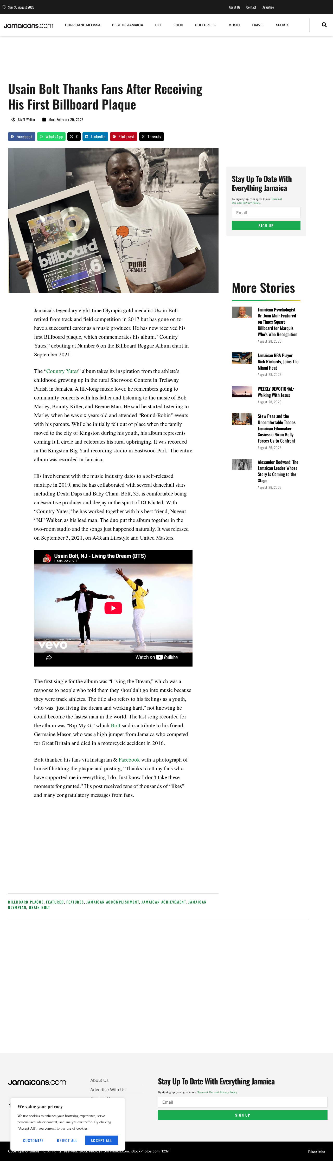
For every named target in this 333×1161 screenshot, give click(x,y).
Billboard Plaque (26, 902)
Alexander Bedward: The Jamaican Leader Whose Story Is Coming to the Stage (278, 471)
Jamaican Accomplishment (112, 902)
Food (178, 25)
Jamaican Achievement (164, 902)
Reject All (67, 1140)
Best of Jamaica (127, 25)
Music (234, 25)
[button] (324, 25)
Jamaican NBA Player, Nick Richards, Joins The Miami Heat (278, 361)
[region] (67, 1124)
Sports (282, 25)
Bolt (115, 725)
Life (158, 25)
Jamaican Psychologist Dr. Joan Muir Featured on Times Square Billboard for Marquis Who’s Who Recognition (277, 321)
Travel (258, 25)
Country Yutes (62, 371)
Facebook (129, 759)
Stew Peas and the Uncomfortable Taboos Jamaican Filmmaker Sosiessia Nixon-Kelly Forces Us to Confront (277, 428)
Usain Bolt (39, 907)
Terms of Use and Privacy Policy (257, 201)
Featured (55, 902)
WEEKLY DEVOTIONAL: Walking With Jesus (276, 391)
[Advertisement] (102, 61)
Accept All (101, 1140)
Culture (203, 25)
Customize (33, 1140)
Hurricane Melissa (82, 25)
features (75, 902)
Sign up (266, 225)
